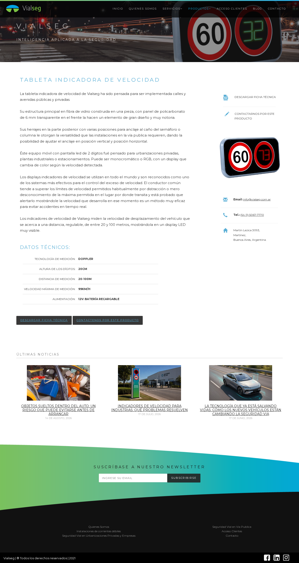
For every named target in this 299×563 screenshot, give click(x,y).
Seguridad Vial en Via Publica (231, 526)
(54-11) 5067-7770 (252, 215)
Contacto (277, 8)
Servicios (171, 8)
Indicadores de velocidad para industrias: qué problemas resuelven (149, 408)
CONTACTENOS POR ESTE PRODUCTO (108, 320)
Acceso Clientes (232, 8)
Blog (257, 8)
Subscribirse (183, 477)
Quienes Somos (143, 8)
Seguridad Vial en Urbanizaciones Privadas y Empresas (98, 535)
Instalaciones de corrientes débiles (99, 531)
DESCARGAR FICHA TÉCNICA (44, 320)
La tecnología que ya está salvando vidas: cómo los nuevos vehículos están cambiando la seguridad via (240, 410)
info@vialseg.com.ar (257, 199)
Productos (198, 8)
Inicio (118, 8)
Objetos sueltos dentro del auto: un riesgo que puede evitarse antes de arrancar (58, 410)
